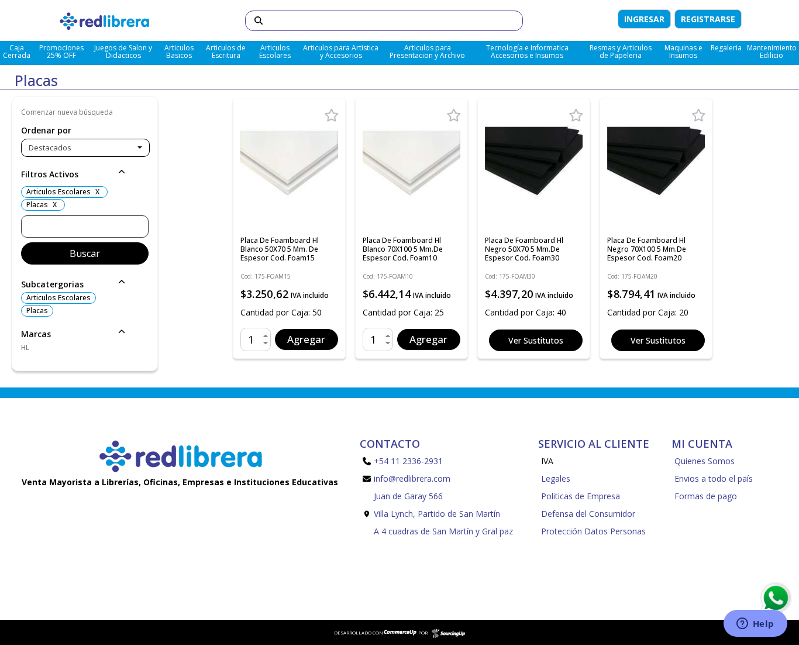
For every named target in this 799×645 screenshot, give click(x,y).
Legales (555, 478)
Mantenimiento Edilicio (772, 51)
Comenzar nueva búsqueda (67, 112)
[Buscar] (258, 21)
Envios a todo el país (713, 478)
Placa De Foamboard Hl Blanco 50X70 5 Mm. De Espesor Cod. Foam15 (279, 249)
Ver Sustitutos (535, 340)
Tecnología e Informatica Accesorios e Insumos (527, 51)
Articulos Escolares (275, 51)
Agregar (306, 339)
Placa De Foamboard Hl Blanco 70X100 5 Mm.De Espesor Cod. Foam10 (403, 249)
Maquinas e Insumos (683, 51)
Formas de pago (705, 496)
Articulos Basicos (179, 51)
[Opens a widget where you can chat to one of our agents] (755, 624)
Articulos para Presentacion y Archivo (427, 51)
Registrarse (708, 19)
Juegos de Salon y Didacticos (123, 51)
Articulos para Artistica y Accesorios (340, 51)
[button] (85, 175)
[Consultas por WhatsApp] (775, 598)
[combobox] (85, 148)
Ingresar (644, 19)
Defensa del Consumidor (588, 513)
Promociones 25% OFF (61, 51)
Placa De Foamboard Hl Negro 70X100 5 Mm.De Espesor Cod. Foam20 (646, 249)
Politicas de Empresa (580, 496)
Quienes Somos (704, 460)
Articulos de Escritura (226, 51)
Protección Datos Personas (593, 531)
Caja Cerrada (16, 51)
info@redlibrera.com (412, 478)
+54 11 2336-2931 (408, 460)
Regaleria (726, 48)
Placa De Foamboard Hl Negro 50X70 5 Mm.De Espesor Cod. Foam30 (524, 249)
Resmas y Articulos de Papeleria (621, 51)
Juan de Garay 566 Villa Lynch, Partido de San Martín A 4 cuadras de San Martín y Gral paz (443, 513)
